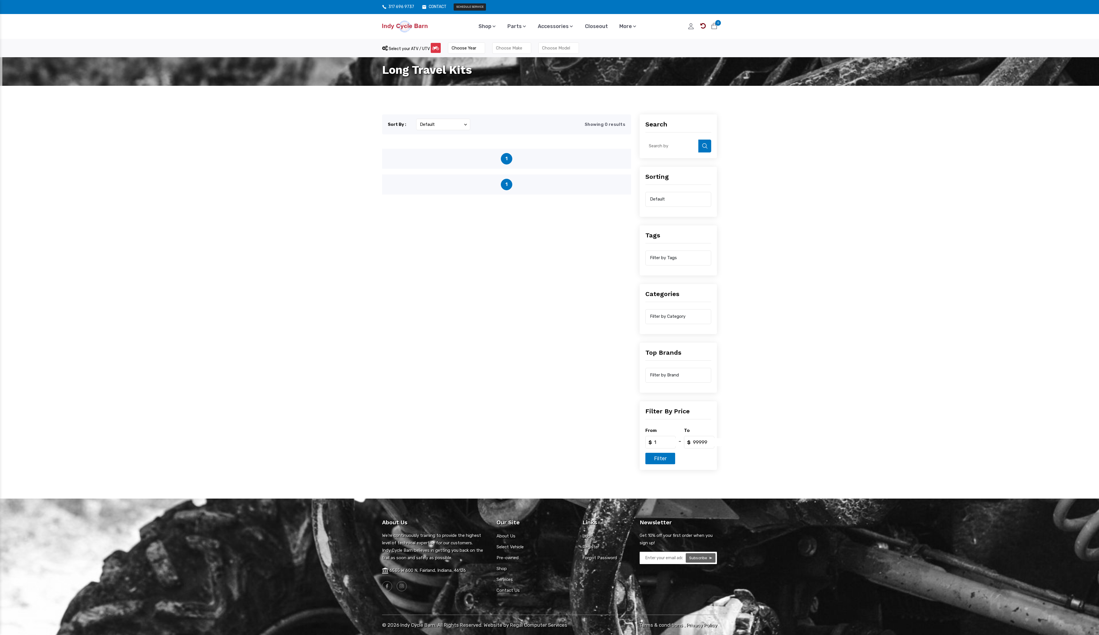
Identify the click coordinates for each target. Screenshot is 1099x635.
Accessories (554, 26)
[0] (714, 26)
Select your (409, 48)
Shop (486, 26)
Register (590, 546)
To (687, 430)
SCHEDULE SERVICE (470, 7)
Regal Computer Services (538, 625)
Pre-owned (508, 557)
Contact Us (508, 590)
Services (505, 579)
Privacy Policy (701, 625)
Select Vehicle (510, 546)
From (651, 430)
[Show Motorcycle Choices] (436, 48)
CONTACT (437, 7)
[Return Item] (703, 26)
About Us (506, 536)
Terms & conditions (661, 625)
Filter (660, 458)
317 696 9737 (401, 7)
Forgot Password (599, 557)
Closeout (596, 26)
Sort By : (397, 124)
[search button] (704, 146)
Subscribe (698, 558)
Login (588, 536)
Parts (515, 26)
